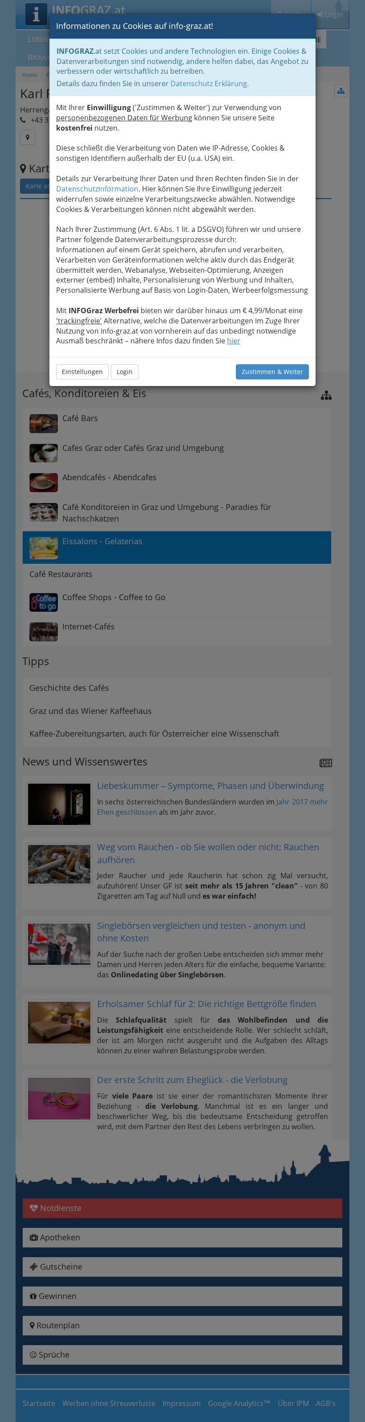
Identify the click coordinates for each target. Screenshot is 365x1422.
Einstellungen (82, 371)
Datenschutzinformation (97, 189)
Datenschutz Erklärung (208, 83)
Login (125, 371)
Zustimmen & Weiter (272, 371)
